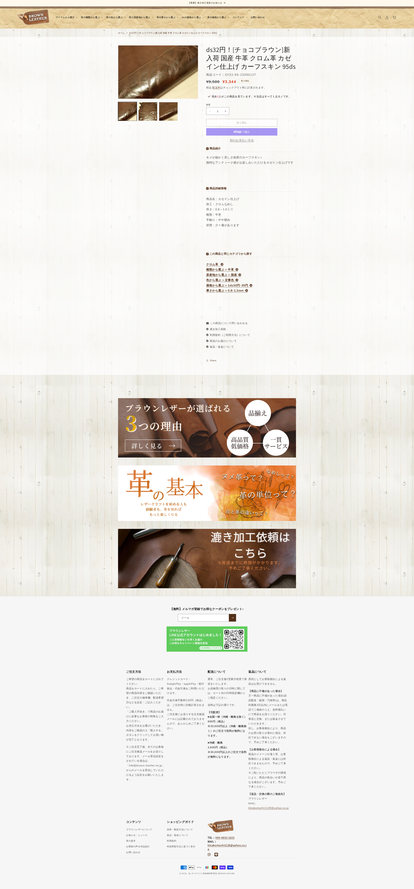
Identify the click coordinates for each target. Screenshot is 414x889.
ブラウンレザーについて (139, 829)
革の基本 (131, 840)
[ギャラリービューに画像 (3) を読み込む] (168, 111)
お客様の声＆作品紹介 (138, 846)
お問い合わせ (133, 852)
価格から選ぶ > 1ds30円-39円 (227, 285)
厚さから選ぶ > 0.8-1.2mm (225, 290)
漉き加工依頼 (218, 329)
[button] (66, 17)
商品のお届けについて (223, 340)
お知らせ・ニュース (136, 835)
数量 (208, 104)
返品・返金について (222, 346)
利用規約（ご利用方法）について (230, 335)
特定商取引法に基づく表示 (181, 846)
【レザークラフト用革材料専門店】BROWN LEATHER (211, 873)
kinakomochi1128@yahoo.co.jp (268, 808)
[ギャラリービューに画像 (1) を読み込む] (127, 111)
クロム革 (212, 264)
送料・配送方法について (180, 829)
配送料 (216, 87)
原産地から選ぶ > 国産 (221, 275)
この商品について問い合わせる (229, 323)
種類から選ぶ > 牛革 (220, 269)
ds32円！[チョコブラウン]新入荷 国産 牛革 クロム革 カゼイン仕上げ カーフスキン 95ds (173, 33)
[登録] (232, 618)
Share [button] (213, 360)
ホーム (121, 33)
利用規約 (171, 840)
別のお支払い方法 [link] (242, 140)
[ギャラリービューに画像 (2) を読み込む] (147, 111)
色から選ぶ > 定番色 (220, 280)
